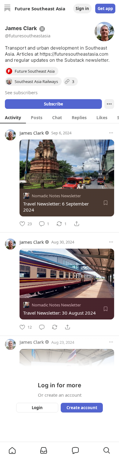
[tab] (13, 117)
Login (37, 407)
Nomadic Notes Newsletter (56, 195)
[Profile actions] (109, 104)
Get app (105, 8)
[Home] (7, 8)
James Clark (32, 133)
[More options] (111, 133)
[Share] (76, 224)
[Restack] (54, 327)
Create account (82, 407)
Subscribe (53, 104)
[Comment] (42, 327)
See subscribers (21, 92)
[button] (12, 450)
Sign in (82, 8)
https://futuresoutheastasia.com (74, 54)
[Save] (105, 203)
